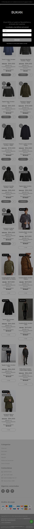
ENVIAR (17, 40)
